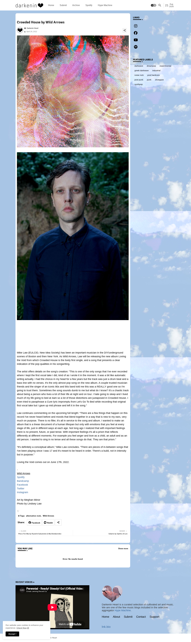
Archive (76, 5)
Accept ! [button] (12, 634)
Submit (63, 5)
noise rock (139, 75)
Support (154, 616)
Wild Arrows (48, 516)
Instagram (22, 492)
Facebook (22, 484)
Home (51, 5)
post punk (139, 80)
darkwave (139, 66)
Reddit (50, 523)
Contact (141, 616)
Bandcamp (23, 481)
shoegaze (159, 80)
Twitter (20, 488)
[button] (153, 5)
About (116, 616)
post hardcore (153, 75)
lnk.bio (106, 626)
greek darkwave (142, 70)
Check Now (21, 628)
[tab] (51, 5)
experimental (165, 66)
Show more (123, 549)
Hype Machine (105, 5)
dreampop (151, 66)
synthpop (139, 84)
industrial (156, 70)
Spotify (88, 5)
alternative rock (33, 516)
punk (149, 80)
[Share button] (58, 522)
